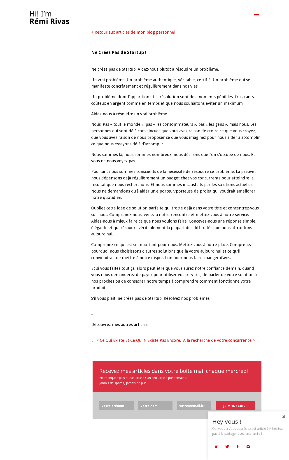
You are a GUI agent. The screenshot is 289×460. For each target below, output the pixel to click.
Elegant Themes (49, 453)
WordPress (82, 453)
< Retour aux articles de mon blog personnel (133, 32)
